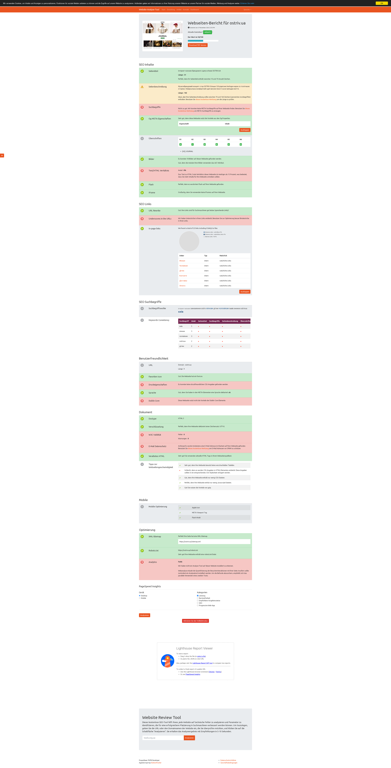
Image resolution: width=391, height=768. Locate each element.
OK (382, 3)
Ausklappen (245, 130)
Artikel (179, 9)
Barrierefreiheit (204, 598)
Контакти (183, 276)
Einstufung (171, 9)
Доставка (183, 281)
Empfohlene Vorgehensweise (209, 600)
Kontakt (186, 9)
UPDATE (207, 32)
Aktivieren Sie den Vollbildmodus (195, 621)
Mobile (143, 598)
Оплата (182, 286)
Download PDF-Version (197, 45)
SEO (200, 603)
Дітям (181, 271)
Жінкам (182, 261)
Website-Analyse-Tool (149, 9)
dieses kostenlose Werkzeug (206, 99)
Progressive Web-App (207, 605)
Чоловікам (183, 266)
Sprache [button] (247, 9)
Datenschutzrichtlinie (228, 760)
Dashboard (195, 9)
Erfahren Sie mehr (247, 3)
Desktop (144, 596)
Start (163, 9)
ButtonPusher (156, 763)
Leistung (202, 596)
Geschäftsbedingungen (228, 763)
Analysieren (144, 615)
